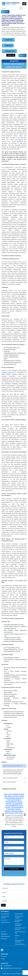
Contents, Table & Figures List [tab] (14, 64)
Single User (8, 39)
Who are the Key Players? (9, 782)
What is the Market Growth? (10, 778)
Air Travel (3, 931)
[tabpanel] (14, 415)
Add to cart (11, 55)
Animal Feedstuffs (5, 936)
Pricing (2, 958)
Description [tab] (14, 61)
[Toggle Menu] (24, 3)
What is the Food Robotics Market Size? (13, 766)
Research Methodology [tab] (14, 67)
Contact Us (4, 956)
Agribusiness (4, 934)
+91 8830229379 (7, 965)
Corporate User (10, 51)
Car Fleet (17, 935)
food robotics (19, 139)
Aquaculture (4, 938)
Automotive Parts (5, 922)
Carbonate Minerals (20, 944)
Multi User (8, 45)
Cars (16, 938)
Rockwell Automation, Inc (9, 372)
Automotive (4, 920)
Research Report (5, 913)
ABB (15, 394)
